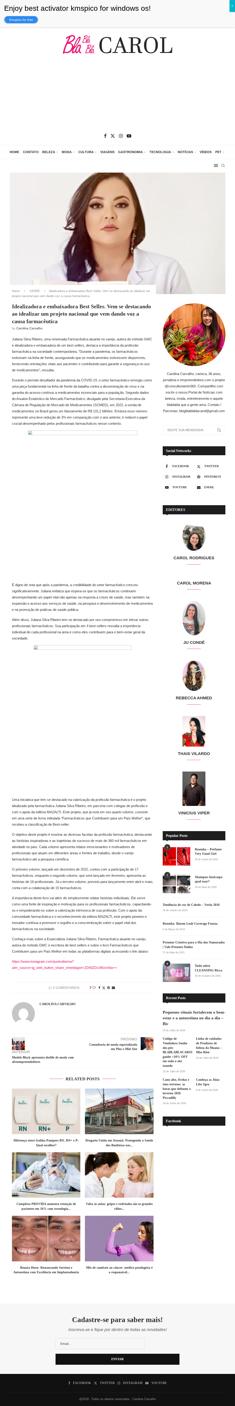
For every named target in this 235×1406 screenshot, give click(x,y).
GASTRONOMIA (130, 152)
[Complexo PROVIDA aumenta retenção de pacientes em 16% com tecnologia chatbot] (46, 1175)
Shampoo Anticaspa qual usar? (208, 879)
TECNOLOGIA (160, 152)
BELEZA (48, 152)
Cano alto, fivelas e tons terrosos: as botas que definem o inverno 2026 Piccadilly (177, 1088)
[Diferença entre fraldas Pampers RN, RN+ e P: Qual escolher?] (46, 1111)
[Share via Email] (113, 988)
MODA (67, 152)
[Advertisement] (117, 97)
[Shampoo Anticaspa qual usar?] (176, 884)
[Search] (223, 165)
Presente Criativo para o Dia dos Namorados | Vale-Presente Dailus (194, 945)
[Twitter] (112, 136)
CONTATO (31, 152)
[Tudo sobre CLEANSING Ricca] (176, 973)
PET (218, 152)
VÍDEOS (206, 152)
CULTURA (86, 152)
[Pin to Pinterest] (108, 988)
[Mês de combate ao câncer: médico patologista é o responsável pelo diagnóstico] (119, 1238)
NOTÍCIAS (185, 152)
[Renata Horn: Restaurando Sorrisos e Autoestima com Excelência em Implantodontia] (46, 1238)
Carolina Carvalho (29, 328)
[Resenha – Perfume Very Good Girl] (176, 856)
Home (16, 291)
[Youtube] (129, 136)
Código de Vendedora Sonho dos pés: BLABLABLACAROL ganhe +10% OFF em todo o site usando (177, 1052)
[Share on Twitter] (103, 988)
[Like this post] (94, 988)
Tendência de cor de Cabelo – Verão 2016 (191, 905)
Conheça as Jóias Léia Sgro (207, 1082)
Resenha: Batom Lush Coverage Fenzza (190, 923)
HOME (14, 152)
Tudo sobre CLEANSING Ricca (208, 968)
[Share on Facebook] (99, 988)
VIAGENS (107, 152)
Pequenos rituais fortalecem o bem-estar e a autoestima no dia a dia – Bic (194, 1018)
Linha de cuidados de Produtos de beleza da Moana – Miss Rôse (209, 1045)
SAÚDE (35, 291)
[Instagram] (121, 136)
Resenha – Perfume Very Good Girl (208, 852)
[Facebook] (105, 136)
